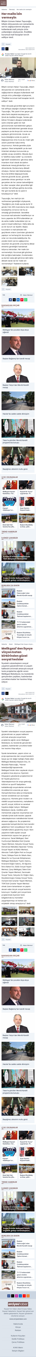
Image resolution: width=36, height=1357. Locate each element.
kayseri (8, 44)
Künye (18, 1327)
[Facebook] (8, 1295)
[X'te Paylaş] (6, 48)
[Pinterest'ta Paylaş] (21, 299)
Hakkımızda (18, 1324)
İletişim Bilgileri (18, 1351)
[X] (12, 1295)
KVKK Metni (18, 1348)
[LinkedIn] (20, 1295)
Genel (11, 644)
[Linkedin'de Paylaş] (18, 299)
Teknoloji (12, 9)
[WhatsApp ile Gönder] (25, 299)
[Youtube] (24, 1295)
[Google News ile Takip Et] (31, 80)
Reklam (18, 1330)
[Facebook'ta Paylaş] (3, 48)
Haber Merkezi (9, 80)
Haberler (4, 9)
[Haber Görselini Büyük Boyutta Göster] (18, 67)
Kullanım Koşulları (18, 1336)
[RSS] (28, 1295)
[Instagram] (16, 1295)
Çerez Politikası (18, 1342)
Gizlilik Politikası (18, 1339)
